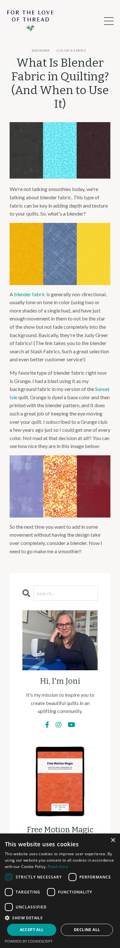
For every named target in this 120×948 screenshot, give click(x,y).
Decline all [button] (87, 929)
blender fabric (29, 294)
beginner (41, 50)
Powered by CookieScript (28, 941)
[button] (60, 918)
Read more (58, 866)
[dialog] (60, 891)
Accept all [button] (32, 929)
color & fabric (71, 50)
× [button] (112, 840)
